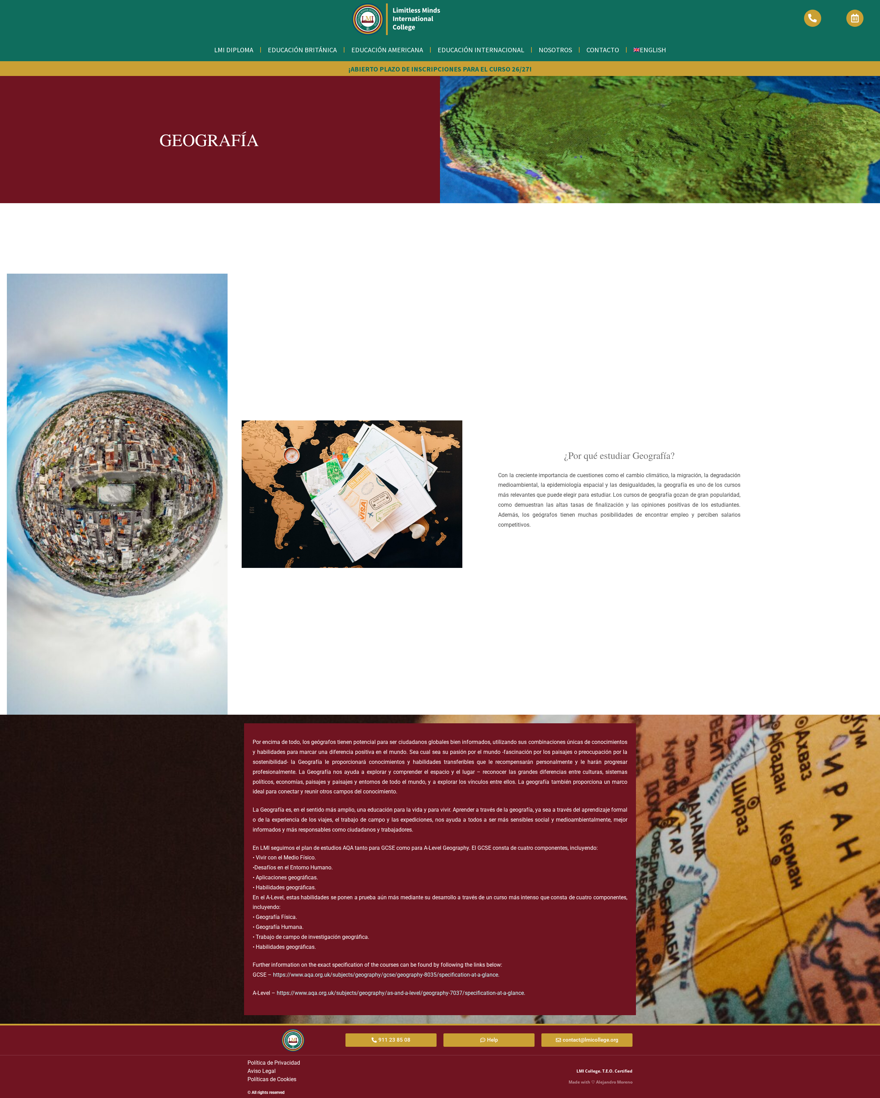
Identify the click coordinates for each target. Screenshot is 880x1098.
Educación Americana (387, 49)
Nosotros (555, 49)
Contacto (602, 49)
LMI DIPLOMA (233, 49)
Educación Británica (302, 49)
